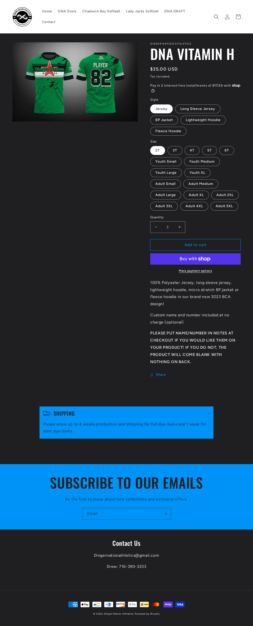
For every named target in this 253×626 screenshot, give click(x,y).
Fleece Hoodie (168, 131)
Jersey (161, 109)
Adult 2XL (225, 195)
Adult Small (165, 184)
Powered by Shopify (147, 613)
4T (192, 150)
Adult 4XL (194, 206)
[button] (216, 16)
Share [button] (161, 375)
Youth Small (165, 161)
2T (157, 150)
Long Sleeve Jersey (197, 109)
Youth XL (197, 173)
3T (175, 150)
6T (227, 150)
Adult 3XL (164, 206)
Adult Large (165, 195)
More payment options (195, 271)
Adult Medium (201, 184)
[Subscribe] (165, 514)
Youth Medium (202, 161)
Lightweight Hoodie (203, 120)
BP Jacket (164, 120)
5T (209, 150)
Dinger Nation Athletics (119, 613)
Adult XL (196, 195)
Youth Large (166, 173)
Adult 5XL (224, 206)
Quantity (157, 217)
